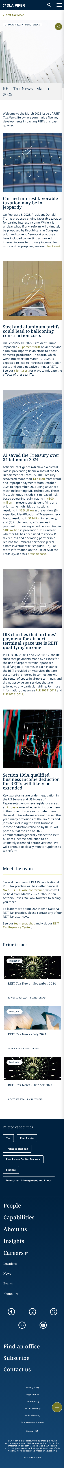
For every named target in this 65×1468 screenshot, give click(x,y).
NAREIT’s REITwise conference (23, 890)
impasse (12, 807)
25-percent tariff (29, 347)
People (12, 1205)
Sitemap (30, 1431)
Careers (13, 1252)
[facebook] (11, 1311)
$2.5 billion (26, 510)
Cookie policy (32, 1401)
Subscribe (16, 1358)
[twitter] (53, 1311)
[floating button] (57, 1407)
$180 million (11, 530)
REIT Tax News (15, 15)
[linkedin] (22, 1325)
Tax (8, 1138)
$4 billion (39, 479)
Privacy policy (32, 1387)
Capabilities (18, 1217)
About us (15, 1229)
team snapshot (24, 923)
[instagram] (32, 1311)
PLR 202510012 (13, 694)
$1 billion (34, 518)
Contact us (17, 1369)
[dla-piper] (14, 5)
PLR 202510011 (46, 690)
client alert (53, 246)
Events (8, 1283)
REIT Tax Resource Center (31, 925)
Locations (10, 1264)
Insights (13, 1241)
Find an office (21, 1346)
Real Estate (27, 1138)
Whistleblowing (32, 1415)
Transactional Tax (17, 1148)
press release (37, 554)
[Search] (49, 5)
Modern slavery (32, 1408)
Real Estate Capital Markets (23, 1159)
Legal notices (32, 1394)
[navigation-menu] (59, 5)
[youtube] (43, 1325)
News (7, 1273)
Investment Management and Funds (29, 1180)
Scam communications (32, 1422)
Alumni (8, 1294)
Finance (11, 1169)
